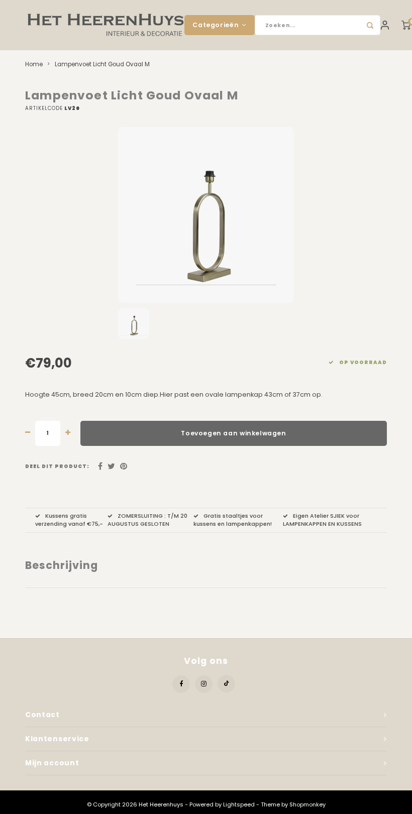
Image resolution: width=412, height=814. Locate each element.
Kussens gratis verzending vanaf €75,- (69, 520)
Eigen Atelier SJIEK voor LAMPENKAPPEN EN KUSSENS (322, 520)
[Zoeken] (370, 25)
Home (34, 64)
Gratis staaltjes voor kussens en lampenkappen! (232, 520)
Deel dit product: (57, 466)
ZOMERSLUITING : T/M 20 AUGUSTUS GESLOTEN (147, 520)
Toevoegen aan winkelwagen (233, 433)
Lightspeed (239, 804)
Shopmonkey (307, 804)
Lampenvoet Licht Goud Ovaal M (102, 64)
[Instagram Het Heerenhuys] (204, 684)
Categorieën (215, 25)
